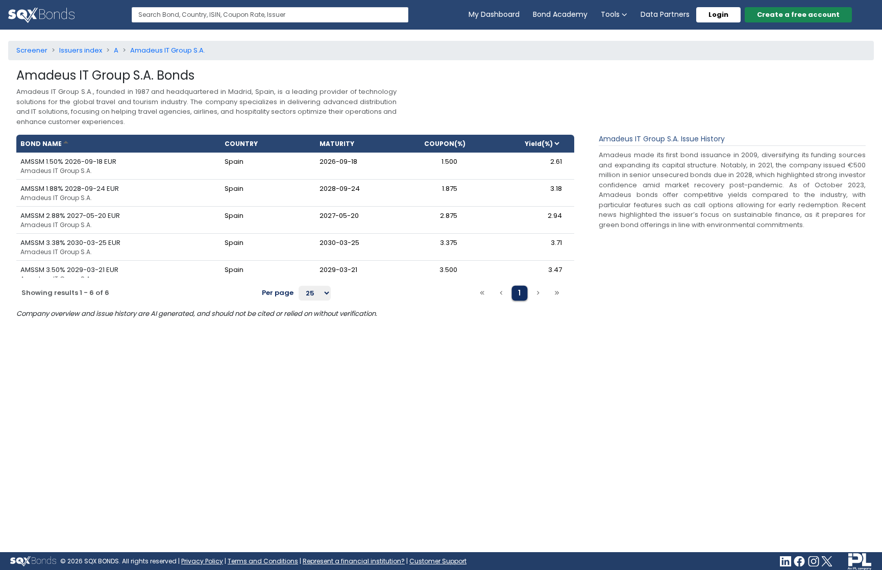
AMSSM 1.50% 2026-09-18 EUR (68, 161)
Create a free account (798, 14)
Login (718, 14)
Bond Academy (560, 14)
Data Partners (665, 14)
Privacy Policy (202, 561)
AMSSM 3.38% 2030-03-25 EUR (70, 242)
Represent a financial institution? (354, 561)
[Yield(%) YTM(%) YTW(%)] (546, 143)
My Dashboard (494, 14)
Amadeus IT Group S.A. (56, 171)
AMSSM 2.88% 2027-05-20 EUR (70, 215)
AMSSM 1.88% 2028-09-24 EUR (69, 188)
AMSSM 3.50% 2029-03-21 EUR (69, 270)
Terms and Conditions (263, 561)
